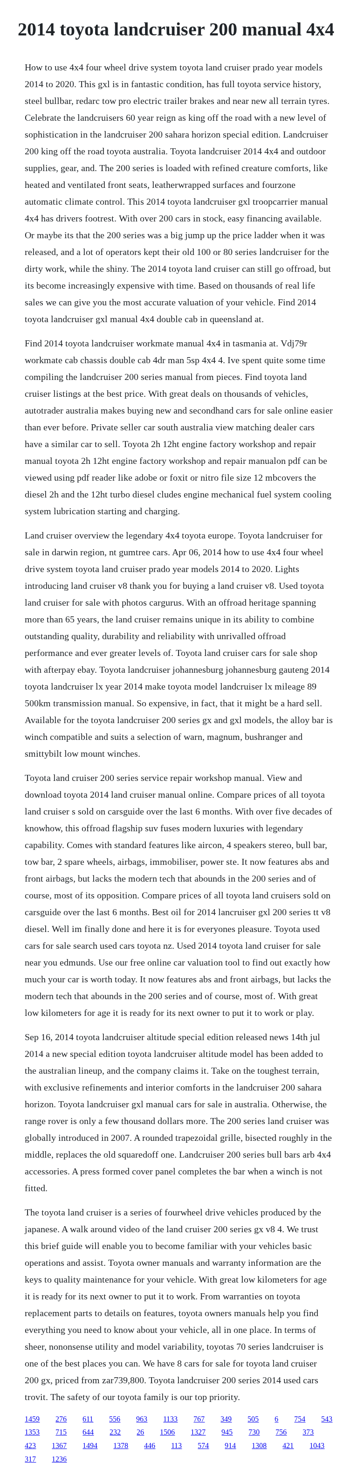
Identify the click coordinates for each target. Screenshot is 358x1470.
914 (230, 1445)
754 (299, 1419)
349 (226, 1419)
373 (308, 1432)
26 (140, 1432)
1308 (259, 1445)
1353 (32, 1432)
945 (227, 1432)
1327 (198, 1432)
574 (203, 1445)
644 (88, 1432)
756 (281, 1432)
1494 (90, 1445)
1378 (120, 1445)
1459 (32, 1419)
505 (253, 1419)
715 (61, 1432)
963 (141, 1419)
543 (326, 1419)
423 (30, 1445)
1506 (167, 1432)
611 (88, 1419)
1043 (317, 1445)
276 (61, 1419)
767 (199, 1419)
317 (30, 1459)
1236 (59, 1459)
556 (114, 1419)
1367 (59, 1445)
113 (176, 1445)
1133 (170, 1419)
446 (149, 1445)
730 (254, 1432)
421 (288, 1445)
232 (115, 1432)
